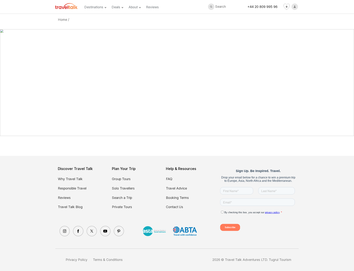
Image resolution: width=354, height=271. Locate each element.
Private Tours (122, 207)
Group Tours (121, 179)
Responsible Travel (72, 188)
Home (62, 20)
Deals (116, 7)
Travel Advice (176, 188)
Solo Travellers (123, 188)
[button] (217, 6)
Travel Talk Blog (70, 207)
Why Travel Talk (70, 179)
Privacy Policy (76, 260)
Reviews (152, 7)
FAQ (169, 179)
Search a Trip (122, 198)
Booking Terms (177, 198)
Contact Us (174, 207)
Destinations (93, 7)
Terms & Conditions (108, 260)
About (133, 7)
